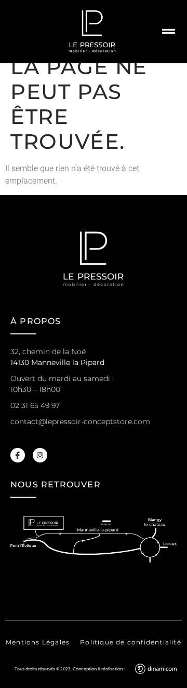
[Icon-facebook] (17, 455)
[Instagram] (40, 455)
